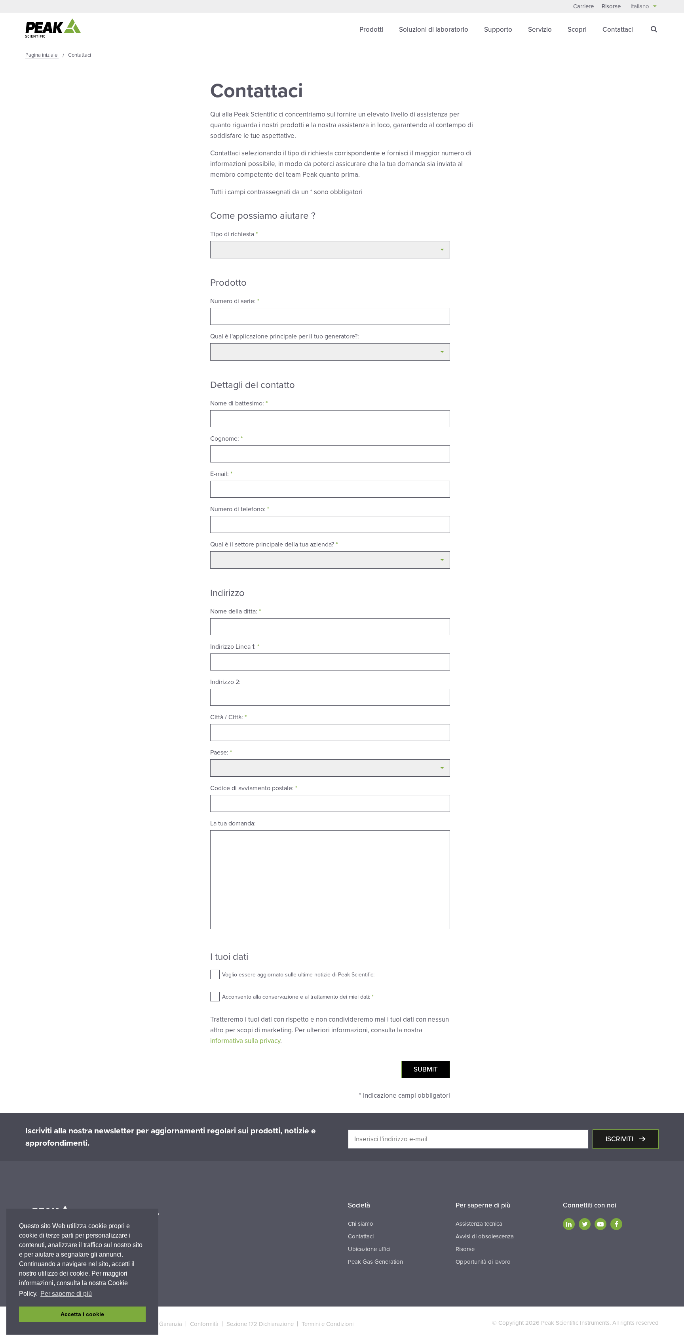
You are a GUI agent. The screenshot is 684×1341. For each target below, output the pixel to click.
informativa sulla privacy (245, 1041)
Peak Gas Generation (375, 1261)
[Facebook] (616, 1224)
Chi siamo (360, 1223)
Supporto (498, 29)
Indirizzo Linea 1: (234, 647)
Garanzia (170, 1324)
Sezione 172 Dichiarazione (260, 1324)
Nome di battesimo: (239, 403)
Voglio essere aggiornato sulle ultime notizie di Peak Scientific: (298, 974)
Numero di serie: (234, 301)
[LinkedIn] (569, 1224)
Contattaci (617, 29)
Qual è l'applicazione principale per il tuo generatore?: (284, 336)
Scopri (577, 29)
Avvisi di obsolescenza (485, 1236)
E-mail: (221, 474)
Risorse (611, 6)
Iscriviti (620, 1139)
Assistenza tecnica (479, 1223)
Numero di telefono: (239, 509)
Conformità (204, 1324)
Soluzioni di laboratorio (433, 29)
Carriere (583, 6)
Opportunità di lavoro (483, 1261)
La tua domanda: (233, 823)
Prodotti (371, 29)
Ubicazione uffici (369, 1249)
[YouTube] (600, 1224)
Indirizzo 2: (225, 682)
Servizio (540, 29)
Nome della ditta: (235, 611)
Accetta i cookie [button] (82, 1314)
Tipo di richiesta (234, 234)
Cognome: (226, 439)
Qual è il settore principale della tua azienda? (274, 544)
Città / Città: (228, 717)
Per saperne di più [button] (66, 1293)
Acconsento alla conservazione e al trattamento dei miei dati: (298, 996)
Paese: (221, 752)
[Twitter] (585, 1224)
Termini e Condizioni (327, 1324)
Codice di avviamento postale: (253, 788)
